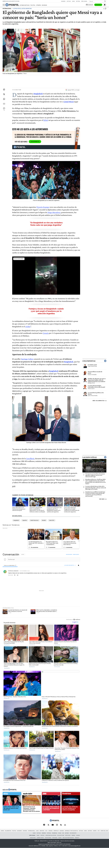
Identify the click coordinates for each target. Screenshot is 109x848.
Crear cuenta (76, 554)
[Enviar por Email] (4, 103)
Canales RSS (33, 837)
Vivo (99, 830)
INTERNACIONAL (7, 8)
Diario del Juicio (104, 830)
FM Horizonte (73, 833)
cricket (27, 326)
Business (63, 1)
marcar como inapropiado (76, 576)
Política (32, 5)
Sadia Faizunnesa (34, 520)
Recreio (73, 835)
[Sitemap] (65, 825)
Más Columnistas (99, 400)
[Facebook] (44, 825)
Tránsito (77, 837)
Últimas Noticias (25, 5)
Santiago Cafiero (27, 359)
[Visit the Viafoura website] (76, 619)
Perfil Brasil (84, 1)
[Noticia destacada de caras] (51, 794)
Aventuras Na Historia (50, 835)
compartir (70, 575)
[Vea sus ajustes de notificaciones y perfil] (104, 4)
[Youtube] (53, 825)
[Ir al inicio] (12, 4)
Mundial (44, 520)
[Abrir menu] (4, 4)
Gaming (94, 830)
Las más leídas (89, 457)
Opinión (38, 5)
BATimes (67, 833)
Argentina (25, 520)
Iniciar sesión (69, 554)
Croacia (46, 333)
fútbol (45, 120)
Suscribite (98, 4)
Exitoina (90, 830)
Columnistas (88, 361)
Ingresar (90, 4)
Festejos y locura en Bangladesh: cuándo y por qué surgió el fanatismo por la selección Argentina (46, 311)
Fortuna (49, 833)
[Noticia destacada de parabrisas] (71, 794)
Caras (73, 1)
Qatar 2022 (51, 520)
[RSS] (61, 825)
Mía (63, 833)
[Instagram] (57, 825)
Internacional (31, 830)
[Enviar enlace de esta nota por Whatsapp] (4, 99)
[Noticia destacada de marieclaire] (31, 794)
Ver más (102, 499)
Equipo (60, 837)
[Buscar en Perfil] (105, 1)
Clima (37, 830)
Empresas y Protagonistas (71, 830)
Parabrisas (54, 833)
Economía (19, 830)
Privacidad (54, 837)
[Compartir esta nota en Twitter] (4, 94)
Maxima (78, 835)
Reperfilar (56, 830)
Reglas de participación (68, 837)
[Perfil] (12, 790)
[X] (48, 825)
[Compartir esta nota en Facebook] (4, 89)
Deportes (42, 830)
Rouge (59, 833)
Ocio (46, 830)
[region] (41, 587)
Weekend (44, 833)
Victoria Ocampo (42, 207)
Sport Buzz (68, 835)
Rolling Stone (60, 835)
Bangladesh (68, 362)
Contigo (42, 835)
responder (10, 575)
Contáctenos (48, 837)
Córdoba (50, 830)
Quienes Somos (40, 837)
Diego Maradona (53, 212)
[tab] (10, 565)
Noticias (69, 1)
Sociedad (44, 5)
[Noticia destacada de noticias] (12, 794)
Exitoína (78, 1)
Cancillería (30, 458)
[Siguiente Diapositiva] (79, 540)
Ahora (2, 830)
